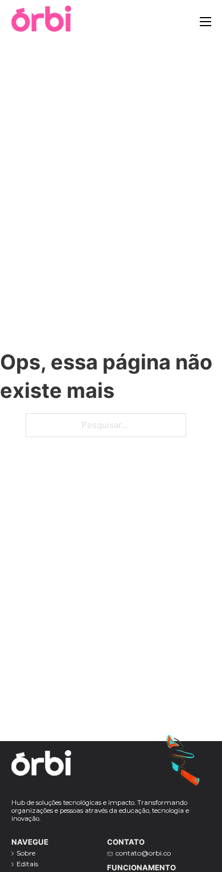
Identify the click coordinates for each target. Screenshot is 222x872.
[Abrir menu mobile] (205, 21)
